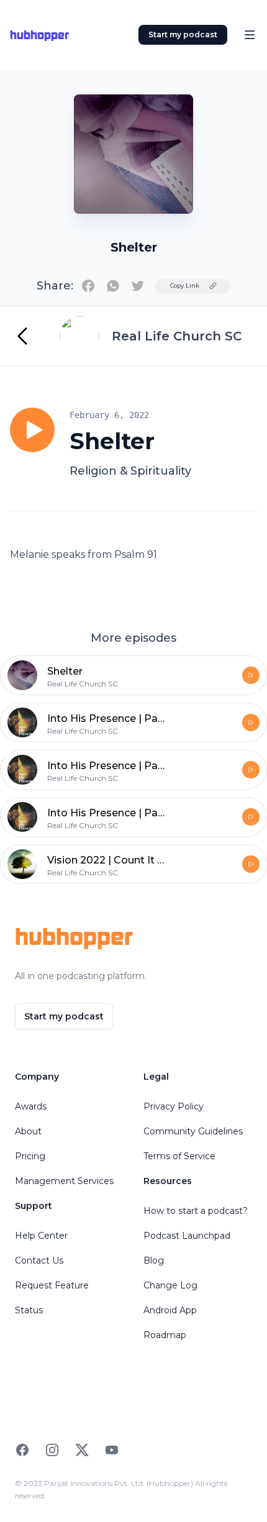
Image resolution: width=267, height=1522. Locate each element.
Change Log (170, 1285)
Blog (153, 1260)
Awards (31, 1106)
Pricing (30, 1156)
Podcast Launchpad (186, 1235)
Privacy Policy (173, 1106)
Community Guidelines (193, 1131)
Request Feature (52, 1285)
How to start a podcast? (195, 1210)
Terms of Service (179, 1156)
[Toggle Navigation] (250, 35)
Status (29, 1310)
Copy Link (184, 285)
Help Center (41, 1235)
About (28, 1131)
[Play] (32, 430)
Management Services (64, 1181)
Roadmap (164, 1335)
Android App (170, 1310)
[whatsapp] (113, 285)
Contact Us (39, 1260)
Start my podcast (182, 34)
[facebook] (88, 285)
